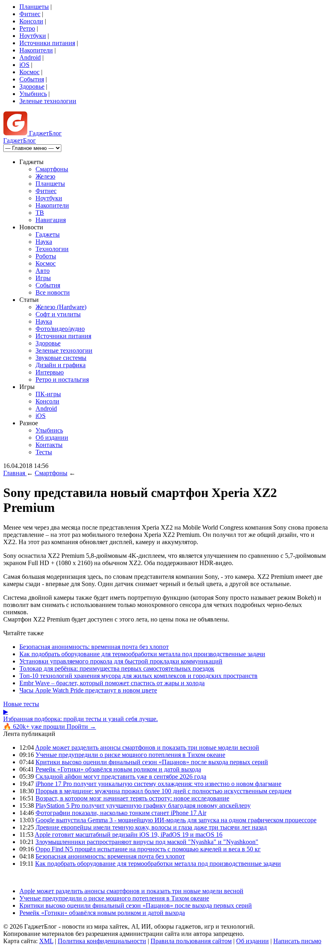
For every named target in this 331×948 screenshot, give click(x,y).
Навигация (51, 219)
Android (30, 57)
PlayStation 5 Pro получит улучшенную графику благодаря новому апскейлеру (143, 805)
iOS (24, 64)
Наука (44, 241)
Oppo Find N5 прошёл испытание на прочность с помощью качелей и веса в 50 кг (148, 849)
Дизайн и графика (61, 365)
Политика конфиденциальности (102, 941)
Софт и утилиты (58, 314)
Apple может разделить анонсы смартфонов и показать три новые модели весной (147, 747)
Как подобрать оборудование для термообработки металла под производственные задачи (142, 654)
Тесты (44, 452)
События (31, 79)
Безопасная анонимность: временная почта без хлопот (94, 646)
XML (46, 941)
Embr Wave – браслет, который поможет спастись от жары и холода (112, 683)
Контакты (49, 444)
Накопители (36, 50)
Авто (43, 270)
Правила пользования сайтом (191, 941)
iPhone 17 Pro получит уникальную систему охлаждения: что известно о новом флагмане (158, 783)
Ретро (27, 28)
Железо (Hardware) (61, 307)
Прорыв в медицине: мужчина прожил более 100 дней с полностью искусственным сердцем (163, 791)
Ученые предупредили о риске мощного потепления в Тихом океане (130, 754)
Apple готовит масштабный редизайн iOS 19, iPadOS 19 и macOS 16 (128, 834)
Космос (29, 72)
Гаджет (44, 133)
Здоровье (31, 86)
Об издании (52, 437)
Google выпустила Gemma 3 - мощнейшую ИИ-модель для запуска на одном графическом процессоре (176, 820)
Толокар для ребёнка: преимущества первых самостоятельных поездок (116, 668)
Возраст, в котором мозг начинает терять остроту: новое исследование (132, 798)
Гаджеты (48, 234)
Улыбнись (33, 93)
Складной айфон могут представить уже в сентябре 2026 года (121, 776)
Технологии (52, 248)
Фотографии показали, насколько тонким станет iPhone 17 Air (121, 812)
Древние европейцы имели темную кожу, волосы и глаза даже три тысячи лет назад (151, 827)
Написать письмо (297, 941)
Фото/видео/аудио (60, 328)
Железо (45, 176)
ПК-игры (48, 394)
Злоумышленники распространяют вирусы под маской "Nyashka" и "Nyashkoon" (147, 841)
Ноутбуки (32, 35)
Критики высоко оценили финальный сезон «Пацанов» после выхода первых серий (152, 762)
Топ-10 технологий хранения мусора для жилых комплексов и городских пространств (138, 675)
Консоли (31, 21)
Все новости (53, 292)
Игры (43, 277)
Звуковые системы (61, 357)
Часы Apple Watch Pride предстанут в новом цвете (88, 690)
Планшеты (34, 6)
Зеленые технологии (47, 101)
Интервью (50, 372)
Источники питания (47, 43)
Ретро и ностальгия (62, 379)
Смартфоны (52, 169)
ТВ (40, 212)
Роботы (46, 256)
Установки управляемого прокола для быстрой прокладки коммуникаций (120, 661)
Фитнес (29, 13)
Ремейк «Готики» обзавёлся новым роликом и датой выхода (118, 769)
